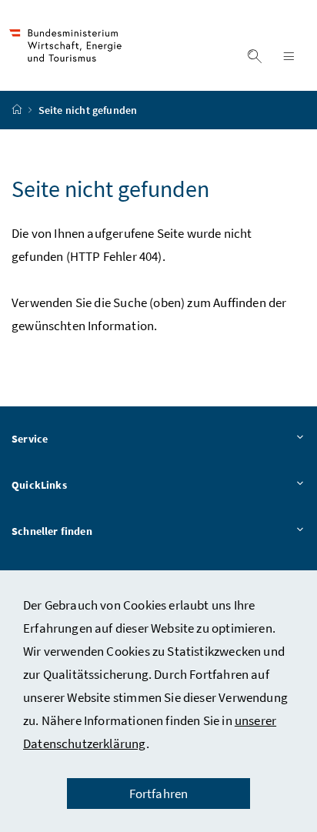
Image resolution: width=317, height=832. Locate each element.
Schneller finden (52, 531)
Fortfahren (159, 793)
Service (30, 439)
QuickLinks (39, 485)
